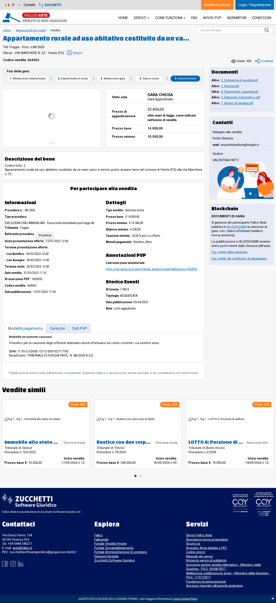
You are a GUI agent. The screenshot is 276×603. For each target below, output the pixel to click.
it (13, 5)
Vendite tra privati (217, 5)
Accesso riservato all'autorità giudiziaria (214, 586)
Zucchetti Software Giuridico (114, 560)
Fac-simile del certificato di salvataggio (239, 258)
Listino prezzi (195, 552)
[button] (74, 53)
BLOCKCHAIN (237, 227)
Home (7, 30)
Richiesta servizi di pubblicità (206, 560)
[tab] (25, 328)
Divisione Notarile (106, 556)
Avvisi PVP (212, 18)
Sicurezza (193, 544)
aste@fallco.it (22, 548)
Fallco (98, 535)
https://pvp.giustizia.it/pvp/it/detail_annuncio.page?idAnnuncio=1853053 (151, 269)
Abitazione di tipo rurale (30, 30)
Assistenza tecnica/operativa (207, 539)
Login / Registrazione (254, 5)
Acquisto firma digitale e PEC (206, 548)
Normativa (236, 18)
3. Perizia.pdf (230, 86)
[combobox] (13, 5)
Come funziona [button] (169, 18)
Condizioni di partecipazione (206, 582)
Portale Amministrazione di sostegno (120, 552)
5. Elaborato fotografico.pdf (240, 97)
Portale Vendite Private (110, 544)
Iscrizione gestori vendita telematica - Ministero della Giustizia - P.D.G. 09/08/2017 (223, 567)
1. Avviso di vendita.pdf (237, 103)
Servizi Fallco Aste (199, 535)
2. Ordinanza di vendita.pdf (239, 80)
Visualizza (45, 235)
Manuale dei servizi (199, 556)
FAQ (194, 18)
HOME (123, 18)
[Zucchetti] (50, 5)
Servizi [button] (140, 18)
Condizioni (261, 18)
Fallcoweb (101, 539)
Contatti (29, 5)
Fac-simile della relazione (229, 252)
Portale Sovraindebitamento (114, 548)
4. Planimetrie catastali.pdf (239, 92)
